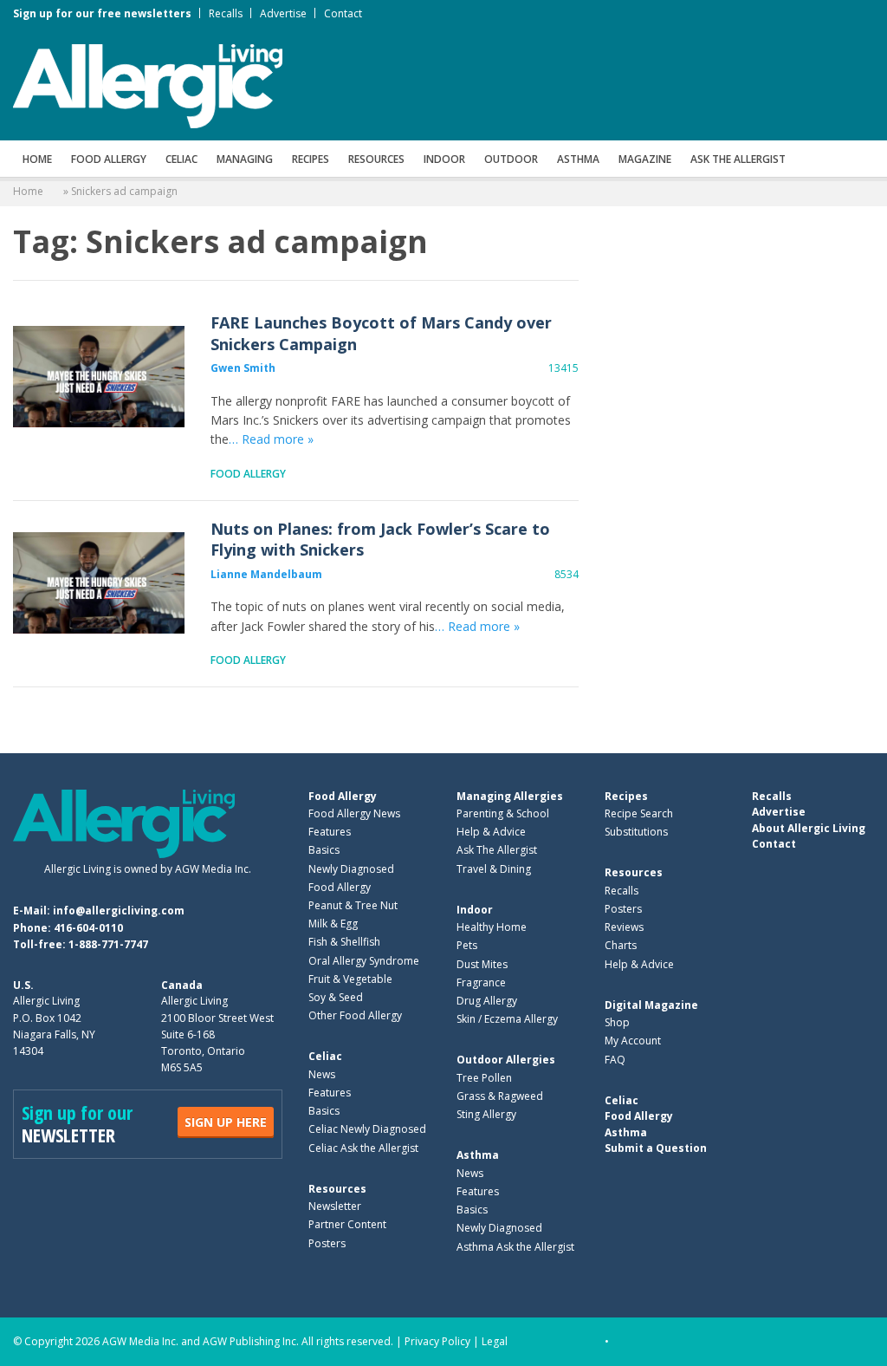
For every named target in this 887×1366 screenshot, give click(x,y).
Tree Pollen (484, 1077)
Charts (621, 945)
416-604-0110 (88, 927)
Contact (343, 13)
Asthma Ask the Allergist (515, 1246)
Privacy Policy (437, 1341)
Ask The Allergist (496, 849)
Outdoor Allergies (505, 1059)
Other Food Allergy (355, 1015)
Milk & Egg (333, 923)
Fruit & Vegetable (350, 979)
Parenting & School (502, 813)
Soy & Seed (335, 997)
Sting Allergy (486, 1114)
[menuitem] (37, 158)
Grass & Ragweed (499, 1096)
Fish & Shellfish (344, 941)
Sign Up (226, 1122)
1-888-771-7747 (108, 944)
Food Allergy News (354, 813)
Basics (324, 849)
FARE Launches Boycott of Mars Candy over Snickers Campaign (99, 377)
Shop (617, 1022)
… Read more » (271, 439)
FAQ (615, 1059)
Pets (466, 945)
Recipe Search (639, 813)
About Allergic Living (808, 828)
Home (37, 159)
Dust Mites (482, 964)
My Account (633, 1040)
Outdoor (511, 159)
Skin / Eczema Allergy (507, 1018)
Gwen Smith (242, 368)
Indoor (444, 159)
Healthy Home (491, 927)
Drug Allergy (486, 1000)
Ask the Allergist (738, 159)
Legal (495, 1341)
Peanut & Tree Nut (353, 905)
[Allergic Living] (147, 84)
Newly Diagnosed (351, 869)
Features (329, 831)
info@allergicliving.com (119, 910)
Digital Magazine (651, 1005)
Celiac (181, 159)
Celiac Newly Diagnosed (367, 1129)
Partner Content (347, 1224)
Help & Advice (491, 831)
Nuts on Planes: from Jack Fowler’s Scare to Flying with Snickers (99, 583)
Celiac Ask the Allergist (363, 1148)
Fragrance (481, 982)
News (321, 1074)
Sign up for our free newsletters (102, 13)
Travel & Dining (493, 869)
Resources (376, 159)
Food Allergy (108, 159)
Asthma (578, 159)
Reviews (624, 927)
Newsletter (334, 1206)
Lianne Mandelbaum (266, 574)
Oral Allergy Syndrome (363, 960)
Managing (245, 159)
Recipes (310, 159)
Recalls (226, 13)
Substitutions (636, 831)
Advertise (283, 13)
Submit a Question (656, 1148)
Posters (327, 1243)
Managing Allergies (509, 796)
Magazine (644, 159)
